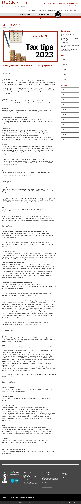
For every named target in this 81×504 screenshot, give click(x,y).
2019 (64, 124)
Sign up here (47, 486)
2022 (64, 109)
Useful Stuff (65, 474)
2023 (64, 104)
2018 (64, 129)
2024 (64, 99)
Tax (64, 59)
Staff (64, 74)
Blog (63, 477)
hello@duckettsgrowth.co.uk (32, 483)
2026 (64, 89)
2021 (64, 114)
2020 (64, 119)
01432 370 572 (74, 5)
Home (63, 472)
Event (64, 69)
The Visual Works (31, 497)
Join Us (64, 476)
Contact (64, 480)
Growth (65, 64)
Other (64, 79)
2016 (64, 139)
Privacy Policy (66, 478)
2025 (64, 94)
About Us (64, 473)
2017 (64, 134)
